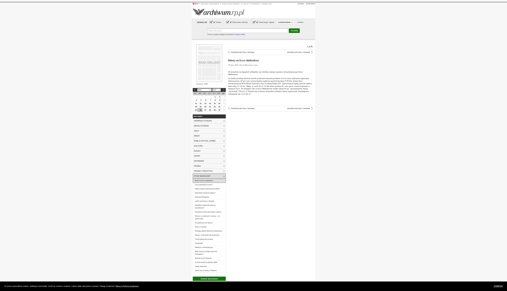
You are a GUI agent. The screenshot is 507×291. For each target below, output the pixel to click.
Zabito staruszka (201, 266)
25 (196, 110)
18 (196, 107)
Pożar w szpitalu (201, 227)
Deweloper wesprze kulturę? (205, 193)
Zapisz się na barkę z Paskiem (206, 270)
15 (215, 103)
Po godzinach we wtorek (203, 223)
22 (215, 107)
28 (210, 110)
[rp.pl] (195, 3)
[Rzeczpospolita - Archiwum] (218, 12)
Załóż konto (310, 3)
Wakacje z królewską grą (204, 247)
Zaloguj (301, 3)
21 (210, 107)
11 (196, 103)
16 (219, 103)
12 (200, 103)
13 (205, 103)
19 (200, 107)
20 (205, 107)
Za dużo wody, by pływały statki (206, 262)
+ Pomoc (300, 22)
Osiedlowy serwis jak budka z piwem (208, 212)
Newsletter (267, 4)
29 (215, 110)
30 (219, 110)
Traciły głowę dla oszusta (204, 239)
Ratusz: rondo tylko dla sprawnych (207, 235)
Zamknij (498, 286)
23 (219, 107)
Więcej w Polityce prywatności (127, 286)
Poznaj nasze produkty (231, 4)
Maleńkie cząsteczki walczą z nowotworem (205, 206)
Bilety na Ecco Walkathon (204, 181)
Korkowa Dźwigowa (202, 197)
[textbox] (247, 30)
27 (205, 110)
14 (210, 103)
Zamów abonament (209, 279)
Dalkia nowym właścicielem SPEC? (207, 189)
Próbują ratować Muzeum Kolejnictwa (208, 231)
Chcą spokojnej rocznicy (203, 185)
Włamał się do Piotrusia (203, 258)
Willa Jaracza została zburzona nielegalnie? (206, 253)
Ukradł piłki (199, 243)
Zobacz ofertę (240, 34)
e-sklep (245, 4)
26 (200, 110)
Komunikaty (255, 4)
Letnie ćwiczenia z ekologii (204, 201)
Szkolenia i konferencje (209, 4)
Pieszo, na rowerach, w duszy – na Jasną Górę (207, 217)
